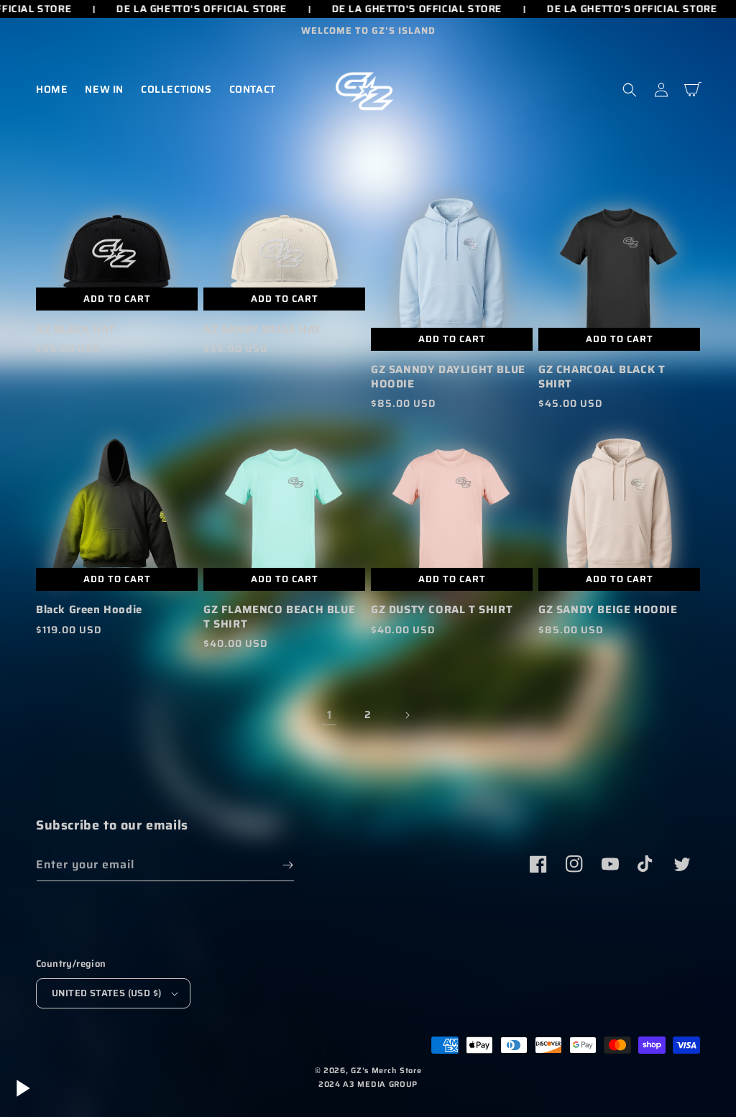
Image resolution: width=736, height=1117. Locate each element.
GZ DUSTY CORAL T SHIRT (441, 610)
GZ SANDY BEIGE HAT (262, 330)
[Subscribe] (287, 865)
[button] (629, 90)
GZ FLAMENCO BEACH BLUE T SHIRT (279, 617)
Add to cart (452, 338)
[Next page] (407, 715)
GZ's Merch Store (386, 1071)
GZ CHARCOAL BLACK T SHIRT (601, 377)
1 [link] (329, 715)
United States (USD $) (106, 993)
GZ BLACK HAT (75, 330)
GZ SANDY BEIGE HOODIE (608, 610)
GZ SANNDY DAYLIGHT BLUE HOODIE (448, 377)
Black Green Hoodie (89, 610)
